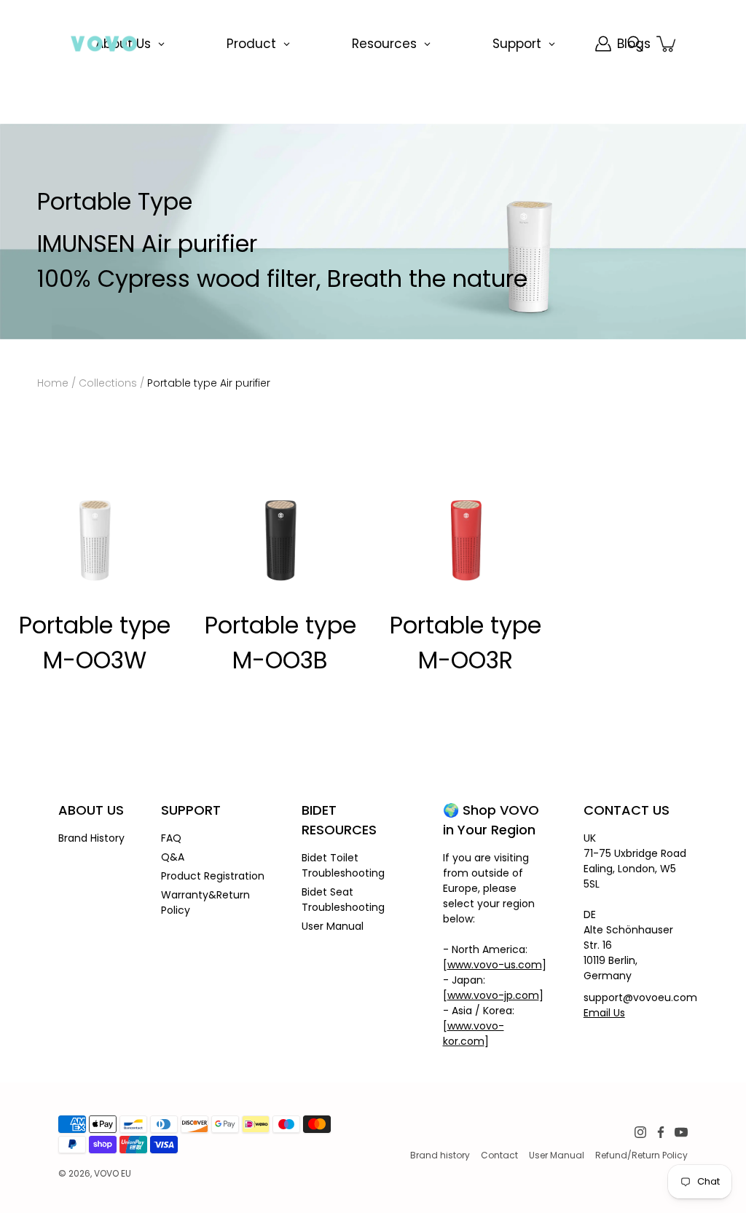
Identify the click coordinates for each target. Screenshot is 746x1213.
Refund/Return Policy (641, 1155)
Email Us (604, 1012)
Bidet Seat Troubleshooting (343, 899)
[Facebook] (660, 1132)
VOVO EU (112, 1173)
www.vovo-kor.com (473, 1033)
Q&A (172, 857)
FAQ (171, 838)
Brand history (440, 1155)
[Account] (603, 43)
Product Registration (212, 876)
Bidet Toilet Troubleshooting (343, 865)
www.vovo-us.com (494, 964)
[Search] (635, 43)
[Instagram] (640, 1132)
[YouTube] (681, 1132)
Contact (499, 1155)
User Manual (333, 926)
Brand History (91, 838)
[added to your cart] (667, 43)
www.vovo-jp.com (493, 995)
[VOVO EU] (103, 43)
